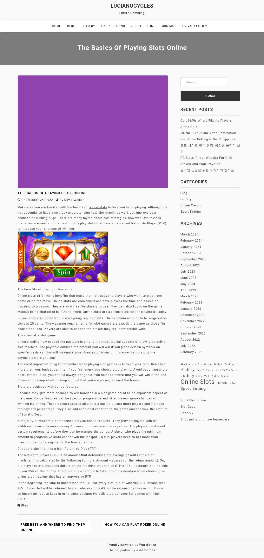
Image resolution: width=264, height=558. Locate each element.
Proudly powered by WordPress (132, 545)
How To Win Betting (227, 370)
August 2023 (190, 265)
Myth (207, 376)
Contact (169, 26)
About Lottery (188, 364)
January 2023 (190, 309)
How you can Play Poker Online (135, 524)
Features (230, 364)
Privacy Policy (194, 26)
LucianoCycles (132, 6)
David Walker (74, 200)
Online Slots (197, 381)
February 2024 (191, 241)
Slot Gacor (188, 406)
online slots (98, 207)
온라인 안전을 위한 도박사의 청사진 (207, 170)
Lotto (199, 376)
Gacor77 (186, 413)
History (187, 369)
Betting (218, 364)
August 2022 (190, 339)
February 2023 (191, 302)
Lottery (88, 26)
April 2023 (188, 290)
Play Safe (222, 383)
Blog (71, 26)
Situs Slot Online (193, 400)
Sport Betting (143, 26)
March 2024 (189, 234)
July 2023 (187, 271)
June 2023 (188, 278)
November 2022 (192, 321)
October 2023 (190, 253)
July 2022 (187, 346)
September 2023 (193, 259)
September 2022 (193, 333)
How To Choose (205, 370)
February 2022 (191, 352)
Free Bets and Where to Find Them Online (53, 527)
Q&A (232, 383)
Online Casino (113, 26)
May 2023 (187, 284)
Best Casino (205, 364)
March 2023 (189, 296)
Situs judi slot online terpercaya (205, 419)
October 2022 (190, 327)
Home (56, 26)
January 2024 (190, 247)
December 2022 (192, 315)
